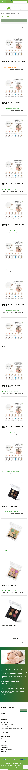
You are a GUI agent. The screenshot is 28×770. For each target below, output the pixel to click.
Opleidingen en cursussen (7, 741)
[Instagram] (15, 713)
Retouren (3, 751)
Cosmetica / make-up (11, 13)
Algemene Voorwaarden (7, 765)
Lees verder (3, 694)
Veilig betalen (4, 747)
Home (2, 13)
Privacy (15, 765)
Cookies (19, 765)
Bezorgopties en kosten (7, 743)
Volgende (23, 27)
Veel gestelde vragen (6, 749)
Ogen (18, 13)
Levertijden (4, 745)
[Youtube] (12, 713)
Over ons (3, 738)
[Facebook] (10, 713)
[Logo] (14, 8)
